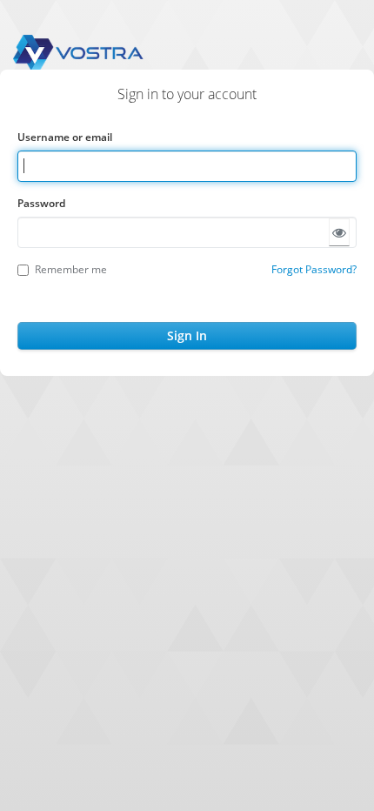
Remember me (71, 269)
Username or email (64, 137)
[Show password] (339, 232)
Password (41, 203)
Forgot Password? (314, 269)
